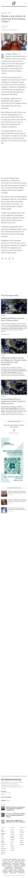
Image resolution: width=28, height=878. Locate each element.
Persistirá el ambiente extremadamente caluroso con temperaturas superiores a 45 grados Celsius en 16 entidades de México (17, 502)
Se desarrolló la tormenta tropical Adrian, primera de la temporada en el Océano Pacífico (17, 509)
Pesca (8, 860)
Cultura (4, 860)
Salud (2, 836)
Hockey (21, 840)
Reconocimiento (19, 868)
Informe (23, 864)
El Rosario (13, 848)
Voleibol (21, 836)
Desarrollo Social (9, 868)
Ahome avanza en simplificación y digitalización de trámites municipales (15, 821)
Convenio (4, 866)
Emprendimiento (6, 863)
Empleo (10, 866)
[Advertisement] (14, 160)
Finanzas (11, 862)
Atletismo (22, 842)
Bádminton (22, 844)
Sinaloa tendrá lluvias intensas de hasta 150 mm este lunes (12, 319)
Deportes (17, 860)
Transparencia (18, 867)
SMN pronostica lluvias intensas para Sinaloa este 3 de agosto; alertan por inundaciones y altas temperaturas (14, 361)
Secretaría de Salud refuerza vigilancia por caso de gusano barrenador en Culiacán (15, 815)
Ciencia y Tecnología (7, 864)
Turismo (2, 838)
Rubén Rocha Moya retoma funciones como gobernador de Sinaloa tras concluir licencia (15, 808)
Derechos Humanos (8, 871)
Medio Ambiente (13, 859)
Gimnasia (22, 838)
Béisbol (21, 829)
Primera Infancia (13, 870)
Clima (12, 860)
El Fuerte (12, 839)
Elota (12, 843)
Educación (3, 844)
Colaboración (12, 872)
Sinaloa (12, 829)
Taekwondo (22, 832)
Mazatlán (12, 832)
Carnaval (5, 870)
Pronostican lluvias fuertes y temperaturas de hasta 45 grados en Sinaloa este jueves (13, 401)
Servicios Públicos (19, 862)
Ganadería (22, 863)
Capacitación (15, 863)
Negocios (5, 872)
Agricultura (21, 859)
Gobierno (3, 850)
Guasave (12, 850)
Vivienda (5, 862)
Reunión (23, 860)
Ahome (12, 841)
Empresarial (17, 864)
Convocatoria (21, 872)
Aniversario (21, 870)
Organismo (15, 866)
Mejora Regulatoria (19, 871)
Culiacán (12, 834)
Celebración (3, 848)
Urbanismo (22, 866)
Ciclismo (21, 834)
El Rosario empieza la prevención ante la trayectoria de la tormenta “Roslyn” (17, 492)
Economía (5, 859)
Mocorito (12, 846)
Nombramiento (9, 867)
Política (2, 846)
